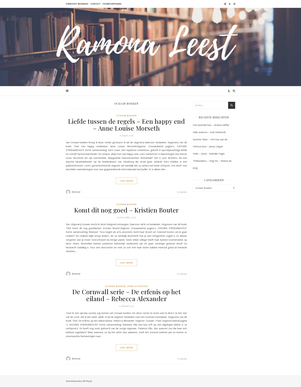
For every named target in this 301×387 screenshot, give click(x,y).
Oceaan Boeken (126, 115)
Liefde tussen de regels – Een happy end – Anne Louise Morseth (126, 124)
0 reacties (182, 192)
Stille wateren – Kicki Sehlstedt (209, 132)
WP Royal (87, 381)
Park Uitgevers (137, 286)
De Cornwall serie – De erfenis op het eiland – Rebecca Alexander (126, 295)
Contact (96, 4)
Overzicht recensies (77, 4)
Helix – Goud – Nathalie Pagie (209, 153)
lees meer (126, 180)
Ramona (76, 191)
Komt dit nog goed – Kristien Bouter (126, 210)
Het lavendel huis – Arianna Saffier (211, 124)
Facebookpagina (112, 4)
